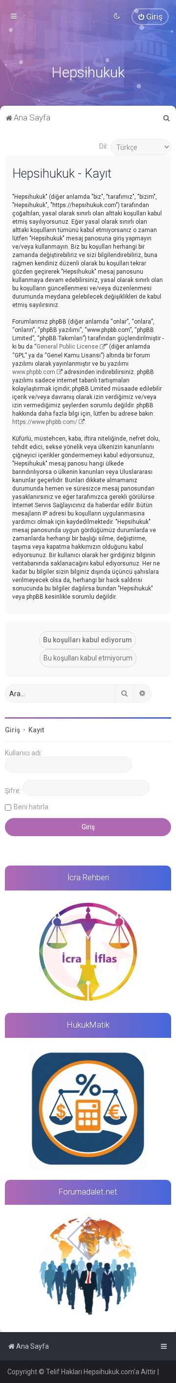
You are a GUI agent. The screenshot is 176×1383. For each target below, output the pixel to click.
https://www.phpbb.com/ (44, 422)
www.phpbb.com (33, 372)
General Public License (67, 346)
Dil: (103, 146)
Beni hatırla (31, 807)
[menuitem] (150, 16)
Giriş (12, 730)
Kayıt (36, 730)
